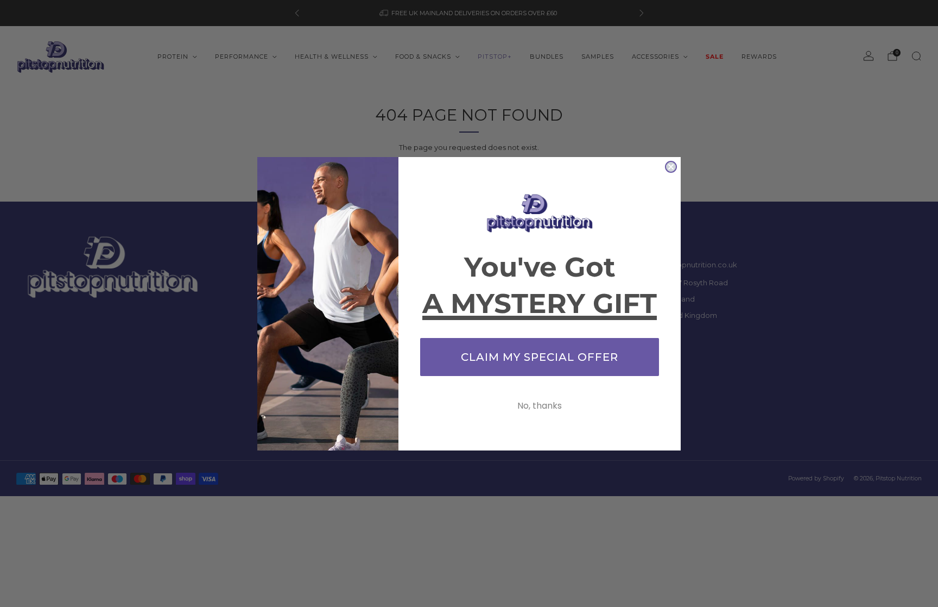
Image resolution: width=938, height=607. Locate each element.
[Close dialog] (671, 166)
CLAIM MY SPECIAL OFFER (539, 357)
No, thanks (539, 405)
